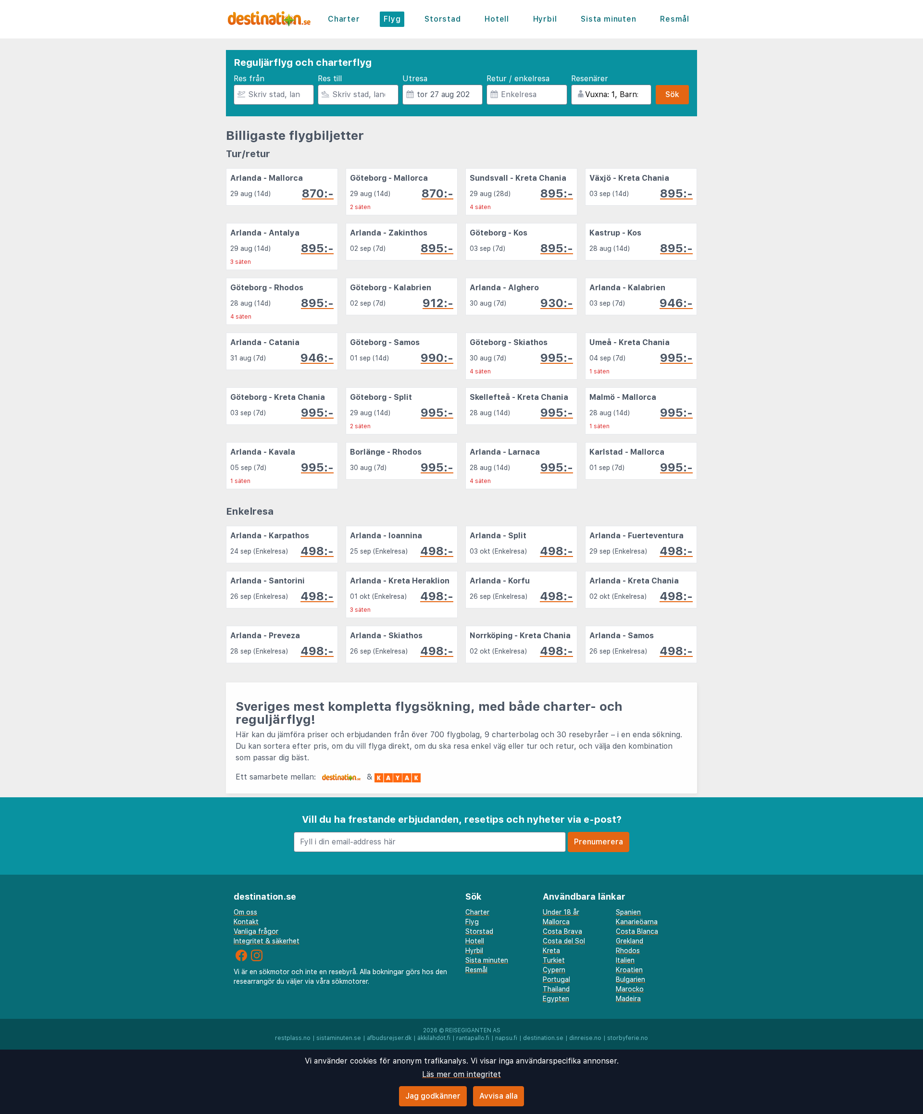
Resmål (674, 19)
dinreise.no (585, 1038)
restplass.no (293, 1038)
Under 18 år (561, 912)
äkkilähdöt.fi (433, 1038)
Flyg (392, 19)
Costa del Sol (564, 941)
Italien (625, 960)
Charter (344, 19)
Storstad (442, 19)
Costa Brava (562, 931)
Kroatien (629, 970)
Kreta (551, 950)
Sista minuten (608, 19)
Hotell (497, 19)
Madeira (628, 999)
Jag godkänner (433, 1096)
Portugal (556, 979)
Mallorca (556, 922)
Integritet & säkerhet (266, 941)
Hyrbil (545, 19)
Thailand (556, 989)
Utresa (414, 78)
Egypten (556, 999)
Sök (672, 94)
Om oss (245, 912)
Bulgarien (630, 979)
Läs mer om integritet (461, 1074)
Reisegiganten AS (472, 1030)
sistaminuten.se (338, 1038)
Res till (330, 78)
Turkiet (554, 960)
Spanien (628, 912)
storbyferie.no (627, 1038)
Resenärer (589, 78)
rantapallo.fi (472, 1038)
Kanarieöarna (637, 922)
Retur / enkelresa (517, 78)
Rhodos (628, 950)
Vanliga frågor (256, 931)
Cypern (554, 970)
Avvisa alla (498, 1096)
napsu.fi (506, 1038)
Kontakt (246, 922)
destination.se (543, 1038)
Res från (249, 78)
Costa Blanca (637, 931)
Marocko (630, 989)
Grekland (629, 941)
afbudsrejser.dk (389, 1038)
